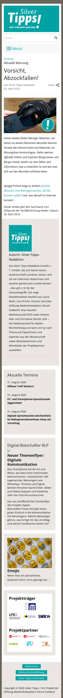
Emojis (13, 570)
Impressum (31, 666)
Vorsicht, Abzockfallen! (21, 74)
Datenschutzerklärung (31, 672)
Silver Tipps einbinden (31, 678)
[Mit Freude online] (31, 19)
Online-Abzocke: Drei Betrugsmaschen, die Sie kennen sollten (27, 190)
